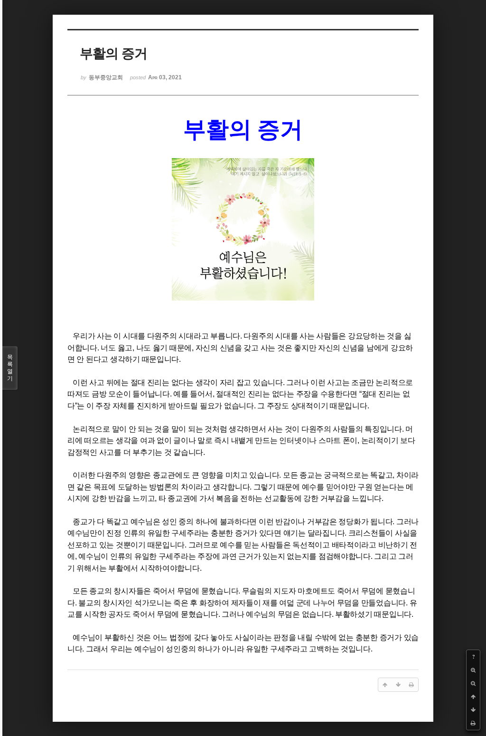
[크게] (473, 670)
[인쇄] (473, 723)
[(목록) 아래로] (473, 710)
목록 (10, 368)
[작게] (473, 683)
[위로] (473, 696)
